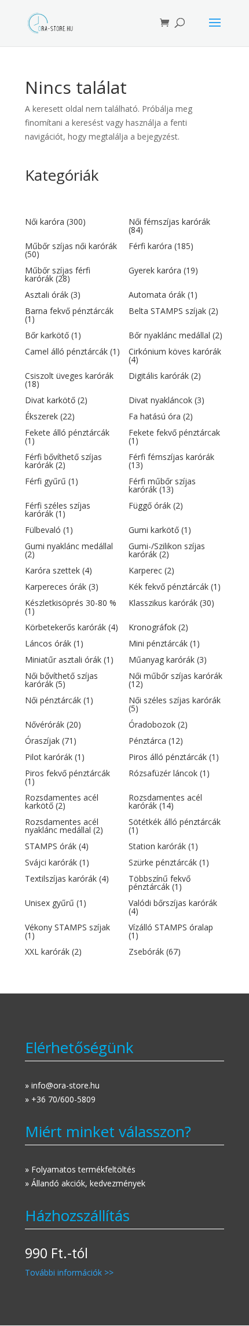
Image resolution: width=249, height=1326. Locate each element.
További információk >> (69, 1272)
